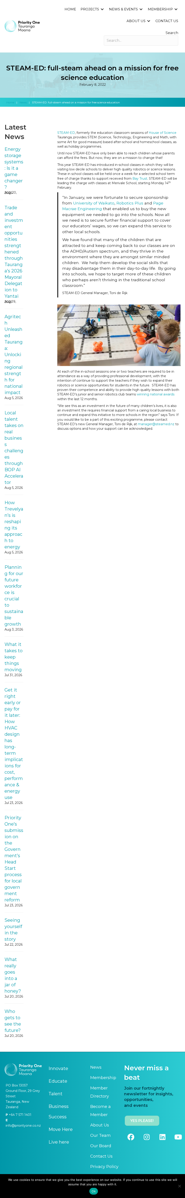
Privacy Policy (104, 1166)
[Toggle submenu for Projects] (102, 9)
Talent (55, 1093)
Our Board (100, 1145)
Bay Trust (139, 178)
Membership (103, 1077)
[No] (179, 1186)
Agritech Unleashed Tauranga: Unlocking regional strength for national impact (14, 354)
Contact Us (101, 1156)
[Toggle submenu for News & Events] (141, 9)
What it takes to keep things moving (14, 657)
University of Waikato (93, 203)
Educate (58, 1081)
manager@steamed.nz (156, 424)
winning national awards (155, 394)
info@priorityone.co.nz (23, 1126)
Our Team (100, 1135)
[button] (131, 1137)
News (23, 102)
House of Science (162, 133)
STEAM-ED (66, 133)
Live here (59, 1142)
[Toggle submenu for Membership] (176, 9)
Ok (94, 1191)
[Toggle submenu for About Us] (148, 20)
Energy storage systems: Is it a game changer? (14, 168)
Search (172, 33)
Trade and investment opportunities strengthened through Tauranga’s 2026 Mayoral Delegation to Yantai (14, 252)
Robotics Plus (129, 203)
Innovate (58, 1068)
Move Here (61, 1129)
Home (10, 102)
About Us (99, 1125)
